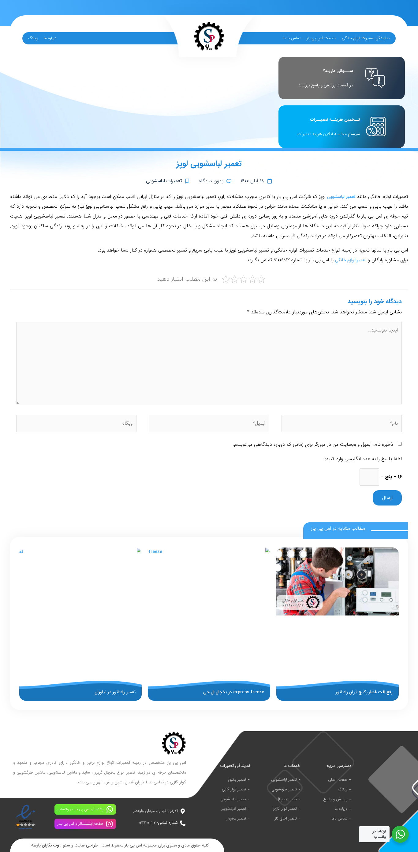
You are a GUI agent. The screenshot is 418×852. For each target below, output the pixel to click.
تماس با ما (291, 38)
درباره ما (50, 38)
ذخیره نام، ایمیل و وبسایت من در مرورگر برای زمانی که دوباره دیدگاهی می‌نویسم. (313, 444)
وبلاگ (33, 38)
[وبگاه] (76, 425)
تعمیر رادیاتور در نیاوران (115, 692)
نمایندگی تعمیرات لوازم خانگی (366, 38)
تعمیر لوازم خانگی (350, 260)
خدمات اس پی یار (321, 38)
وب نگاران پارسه (45, 845)
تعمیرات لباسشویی (164, 181)
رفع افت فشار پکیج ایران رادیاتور (364, 692)
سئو (66, 845)
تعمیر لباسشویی (341, 196)
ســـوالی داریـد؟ (338, 70)
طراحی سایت (86, 845)
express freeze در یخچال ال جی (233, 692)
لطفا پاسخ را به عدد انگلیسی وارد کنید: (363, 459)
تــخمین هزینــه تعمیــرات (335, 119)
